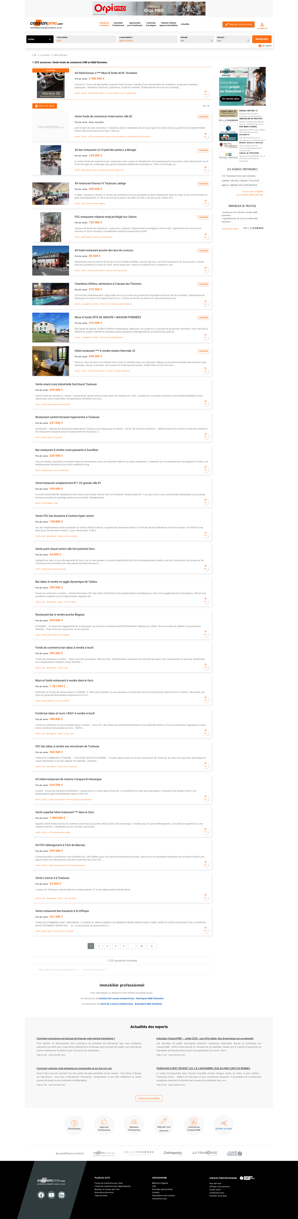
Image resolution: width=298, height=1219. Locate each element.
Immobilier (118, 24)
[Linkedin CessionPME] (61, 1195)
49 (141, 946)
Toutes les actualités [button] (149, 1098)
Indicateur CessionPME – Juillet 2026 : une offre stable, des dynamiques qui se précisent (204, 1038)
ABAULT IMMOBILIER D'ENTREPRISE (239, 185)
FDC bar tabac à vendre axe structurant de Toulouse (67, 746)
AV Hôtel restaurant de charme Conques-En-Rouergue (68, 779)
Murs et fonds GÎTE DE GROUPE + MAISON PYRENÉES (108, 317)
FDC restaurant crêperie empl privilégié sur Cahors (106, 216)
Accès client (215, 1190)
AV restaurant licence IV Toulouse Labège (100, 183)
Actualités (185, 24)
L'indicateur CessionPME (193, 1128)
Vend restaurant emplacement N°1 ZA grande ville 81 (68, 483)
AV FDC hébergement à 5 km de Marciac (60, 845)
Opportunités (134, 24)
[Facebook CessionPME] (41, 1195)
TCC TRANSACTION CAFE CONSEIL (239, 176)
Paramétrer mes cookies (163, 1196)
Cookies (156, 1192)
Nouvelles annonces (104, 1192)
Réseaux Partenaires (134, 1128)
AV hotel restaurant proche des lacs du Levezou (104, 250)
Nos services (215, 1183)
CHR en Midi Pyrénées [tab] (95, 969)
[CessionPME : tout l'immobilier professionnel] (104, 1153)
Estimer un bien (224, 1128)
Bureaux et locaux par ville (107, 1189)
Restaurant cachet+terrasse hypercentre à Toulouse (67, 417)
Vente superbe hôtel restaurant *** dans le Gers (64, 812)
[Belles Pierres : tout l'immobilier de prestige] (139, 1153)
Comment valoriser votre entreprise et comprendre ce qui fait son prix (74, 1068)
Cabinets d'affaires (169, 24)
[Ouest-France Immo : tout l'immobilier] (69, 1153)
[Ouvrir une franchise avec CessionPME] (205, 1153)
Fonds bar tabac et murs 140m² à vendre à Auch (65, 713)
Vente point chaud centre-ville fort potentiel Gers (65, 548)
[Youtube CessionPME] (51, 1195)
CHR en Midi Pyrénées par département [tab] (58, 969)
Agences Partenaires (104, 1128)
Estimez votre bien (218, 1196)
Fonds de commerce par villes (109, 1183)
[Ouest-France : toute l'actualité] (234, 1153)
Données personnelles (162, 1189)
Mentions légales (160, 1183)
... (132, 946)
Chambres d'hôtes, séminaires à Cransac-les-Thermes (108, 283)
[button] (44, 106)
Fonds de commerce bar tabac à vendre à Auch (64, 647)
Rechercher (261, 39)
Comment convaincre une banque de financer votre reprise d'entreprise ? (76, 1038)
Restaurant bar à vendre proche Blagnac (60, 614)
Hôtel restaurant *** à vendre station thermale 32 (105, 350)
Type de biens (62, 37)
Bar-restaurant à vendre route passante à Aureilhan (66, 450)
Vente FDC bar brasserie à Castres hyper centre (64, 515)
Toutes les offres (230, 229)
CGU (154, 1186)
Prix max (220, 37)
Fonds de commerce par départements (113, 1186)
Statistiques (74, 1128)
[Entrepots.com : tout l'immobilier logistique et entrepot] (173, 1153)
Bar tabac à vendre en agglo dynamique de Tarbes (66, 581)
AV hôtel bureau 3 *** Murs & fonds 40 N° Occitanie (106, 73)
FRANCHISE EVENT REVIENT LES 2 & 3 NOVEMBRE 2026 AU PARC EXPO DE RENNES (203, 1068)
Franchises (151, 24)
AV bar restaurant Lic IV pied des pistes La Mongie (105, 149)
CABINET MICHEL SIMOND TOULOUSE (240, 181)
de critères (265, 45)
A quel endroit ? (126, 37)
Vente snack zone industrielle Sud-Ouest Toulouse (66, 384)
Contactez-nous (159, 1199)
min (184, 37)
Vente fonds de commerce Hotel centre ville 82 (103, 116)
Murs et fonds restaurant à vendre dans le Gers (64, 680)
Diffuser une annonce (220, 1187)
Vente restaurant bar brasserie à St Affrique (62, 911)
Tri (204, 106)
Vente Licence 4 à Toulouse (52, 878)
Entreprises (104, 24)
